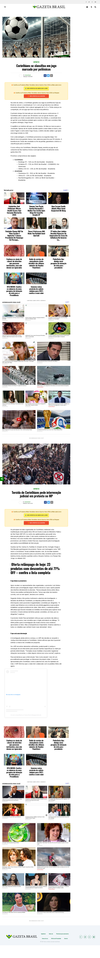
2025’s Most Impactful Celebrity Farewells (11, 886)
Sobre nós (51, 933)
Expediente (43, 933)
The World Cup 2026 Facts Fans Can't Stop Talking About (49, 429)
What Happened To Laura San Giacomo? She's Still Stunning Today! (17, 429)
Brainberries (5, 320)
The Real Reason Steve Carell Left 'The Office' (47, 361)
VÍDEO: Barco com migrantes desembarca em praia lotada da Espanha (53, 385)
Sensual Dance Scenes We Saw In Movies (11, 816)
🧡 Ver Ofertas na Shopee (36, 96)
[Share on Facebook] (45, 75)
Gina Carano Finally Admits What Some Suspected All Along (50, 912)
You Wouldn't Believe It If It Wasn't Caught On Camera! (14, 385)
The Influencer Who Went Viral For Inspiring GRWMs (13, 912)
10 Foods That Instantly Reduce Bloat (10, 842)
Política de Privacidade (56, 938)
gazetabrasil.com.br (41, 387)
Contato (66, 938)
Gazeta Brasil (28, 75)
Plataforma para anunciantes (62, 933)
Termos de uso (45, 938)
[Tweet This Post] (48, 75)
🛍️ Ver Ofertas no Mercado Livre (36, 88)
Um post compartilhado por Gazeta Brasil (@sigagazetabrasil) (26, 715)
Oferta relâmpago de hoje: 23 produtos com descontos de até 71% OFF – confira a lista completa (35, 568)
